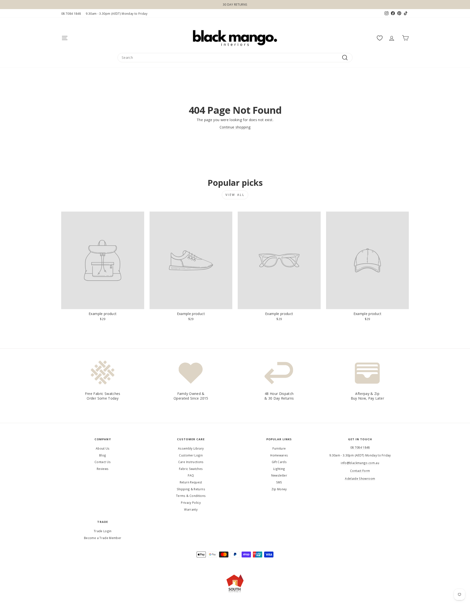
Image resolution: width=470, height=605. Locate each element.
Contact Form (360, 471)
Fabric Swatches (191, 469)
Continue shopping (235, 127)
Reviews (102, 469)
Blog (102, 455)
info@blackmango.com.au (360, 463)
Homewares (279, 455)
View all (235, 195)
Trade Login (103, 531)
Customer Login (191, 455)
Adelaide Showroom (360, 478)
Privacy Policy (191, 502)
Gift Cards (279, 462)
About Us (103, 448)
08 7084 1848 (71, 13)
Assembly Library (191, 448)
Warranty (191, 509)
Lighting (279, 469)
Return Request (191, 482)
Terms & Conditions (191, 496)
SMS (279, 482)
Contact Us (102, 462)
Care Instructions (191, 462)
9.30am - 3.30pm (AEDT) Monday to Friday (116, 13)
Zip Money (279, 489)
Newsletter (279, 475)
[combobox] (235, 57)
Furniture (279, 448)
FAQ (191, 475)
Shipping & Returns (191, 489)
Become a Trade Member (102, 538)
